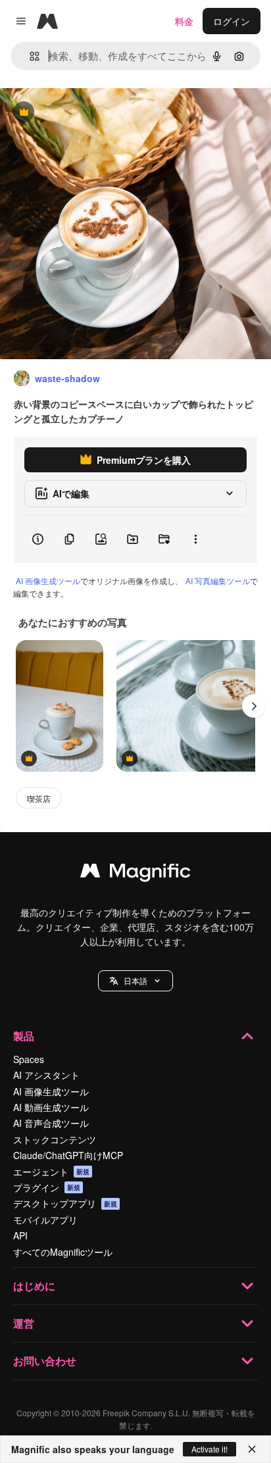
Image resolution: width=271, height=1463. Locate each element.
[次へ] (254, 706)
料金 (184, 21)
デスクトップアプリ (65, 1203)
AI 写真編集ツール (217, 580)
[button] (135, 980)
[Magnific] (135, 873)
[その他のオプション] (195, 539)
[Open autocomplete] (29, 56)
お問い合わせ (44, 1360)
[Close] (252, 1449)
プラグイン (46, 1187)
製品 (23, 1035)
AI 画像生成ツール (48, 580)
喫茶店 (39, 798)
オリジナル (90, 113)
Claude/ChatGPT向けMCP (68, 1155)
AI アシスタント (46, 1074)
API (20, 1235)
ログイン (231, 21)
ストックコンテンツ (54, 1139)
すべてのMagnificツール (62, 1251)
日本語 (135, 980)
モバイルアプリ (45, 1219)
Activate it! (209, 1448)
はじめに (34, 1285)
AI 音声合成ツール (51, 1122)
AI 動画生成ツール (51, 1107)
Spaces (28, 1059)
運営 (23, 1323)
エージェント (51, 1171)
